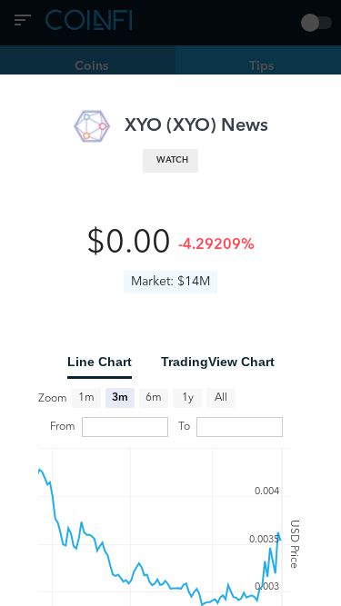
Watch (172, 160)
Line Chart (99, 361)
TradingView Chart (218, 361)
